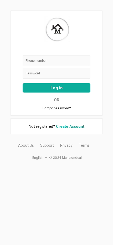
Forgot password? (57, 108)
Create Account (70, 126)
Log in (56, 87)
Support (47, 145)
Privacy (66, 145)
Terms (84, 145)
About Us (26, 145)
